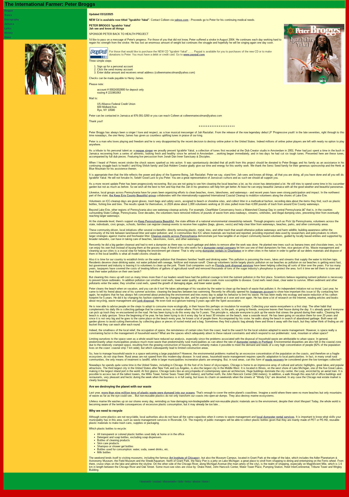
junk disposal (145, 300)
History (8, 32)
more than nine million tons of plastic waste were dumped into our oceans (148, 392)
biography (146, 481)
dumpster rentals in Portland (254, 341)
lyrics (188, 481)
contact (157, 481)
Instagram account (261, 291)
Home (7, 37)
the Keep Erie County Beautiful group (132, 195)
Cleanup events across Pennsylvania (174, 236)
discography (170, 481)
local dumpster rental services (275, 416)
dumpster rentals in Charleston (221, 250)
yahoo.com (181, 19)
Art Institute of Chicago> (184, 457)
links (180, 481)
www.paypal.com (194, 54)
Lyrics (8, 28)
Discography (11, 19)
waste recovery (274, 359)
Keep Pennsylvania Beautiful (156, 221)
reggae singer (144, 150)
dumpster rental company (220, 247)
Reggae (8, 10)
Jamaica (9, 24)
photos (196, 481)
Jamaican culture (221, 177)
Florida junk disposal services (234, 265)
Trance (8, 15)
